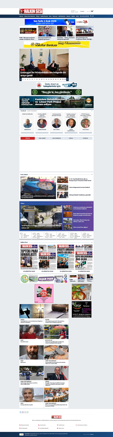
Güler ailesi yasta (52, 236)
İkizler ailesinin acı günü (40, 236)
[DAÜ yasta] (31, 352)
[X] (23, 412)
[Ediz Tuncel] (56, 123)
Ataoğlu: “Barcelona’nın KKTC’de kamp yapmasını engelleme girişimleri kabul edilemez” (55, 384)
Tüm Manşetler (24, 428)
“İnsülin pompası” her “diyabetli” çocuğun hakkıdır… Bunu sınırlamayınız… (71, 115)
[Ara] (91, 16)
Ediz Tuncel (56, 129)
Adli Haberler (61, 16)
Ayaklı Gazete (44, 16)
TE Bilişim (92, 434)
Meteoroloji (48, 340)
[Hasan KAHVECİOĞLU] (71, 123)
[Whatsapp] (27, 412)
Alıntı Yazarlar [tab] (32, 110)
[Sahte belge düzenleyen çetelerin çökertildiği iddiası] (31, 373)
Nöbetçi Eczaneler (25, 425)
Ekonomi (55, 16)
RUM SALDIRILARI (27, 114)
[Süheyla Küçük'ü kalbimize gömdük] (62, 194)
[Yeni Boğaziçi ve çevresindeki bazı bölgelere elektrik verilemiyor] (31, 311)
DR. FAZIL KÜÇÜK (84, 16)
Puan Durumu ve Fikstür (82, 425)
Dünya (37, 16)
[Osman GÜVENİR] (42, 123)
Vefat (77, 16)
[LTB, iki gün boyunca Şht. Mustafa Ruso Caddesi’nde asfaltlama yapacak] (56, 311)
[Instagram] (25, 412)
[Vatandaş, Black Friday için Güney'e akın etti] (67, 220)
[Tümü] (91, 242)
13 (48, 79)
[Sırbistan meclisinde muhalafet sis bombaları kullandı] (67, 208)
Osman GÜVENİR (42, 129)
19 (62, 79)
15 (53, 79)
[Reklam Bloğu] (56, 21)
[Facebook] (20, 412)
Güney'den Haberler (29, 16)
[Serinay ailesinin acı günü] (31, 395)
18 (60, 79)
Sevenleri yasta (64, 236)
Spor (50, 16)
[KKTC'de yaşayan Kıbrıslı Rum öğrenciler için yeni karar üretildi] (56, 395)
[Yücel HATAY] (86, 123)
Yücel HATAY (85, 129)
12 (46, 79)
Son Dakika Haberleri (44, 428)
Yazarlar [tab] (23, 110)
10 (41, 79)
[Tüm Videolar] (91, 203)
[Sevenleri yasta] (31, 332)
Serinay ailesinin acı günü (27, 404)
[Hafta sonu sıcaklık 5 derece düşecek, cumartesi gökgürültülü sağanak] (56, 332)
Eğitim (73, 16)
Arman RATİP (27, 129)
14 (51, 79)
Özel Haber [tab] (42, 138)
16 (55, 79)
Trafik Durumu (61, 425)
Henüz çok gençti (26, 236)
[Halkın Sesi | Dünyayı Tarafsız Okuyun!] (30, 11)
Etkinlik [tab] (85, 138)
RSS (22, 434)
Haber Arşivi (61, 428)
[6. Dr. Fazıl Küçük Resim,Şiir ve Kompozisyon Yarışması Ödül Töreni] (62, 179)
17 (58, 79)
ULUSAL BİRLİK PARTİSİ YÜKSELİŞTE (42, 115)
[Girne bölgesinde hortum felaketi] (62, 187)
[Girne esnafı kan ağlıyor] (67, 227)
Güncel (21, 16)
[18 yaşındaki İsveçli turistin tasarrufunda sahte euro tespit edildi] (56, 352)
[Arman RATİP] (27, 123)
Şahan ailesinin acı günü (77, 236)
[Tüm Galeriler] (91, 174)
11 (44, 79)
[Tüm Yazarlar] (91, 110)
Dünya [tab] (71, 138)
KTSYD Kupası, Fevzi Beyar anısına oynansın (85, 115)
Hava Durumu (43, 425)
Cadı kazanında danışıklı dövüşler (56, 114)
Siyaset (68, 16)
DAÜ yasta (23, 362)
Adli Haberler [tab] (56, 138)
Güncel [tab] (27, 138)
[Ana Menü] (93, 16)
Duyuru (47, 319)
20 (65, 79)
